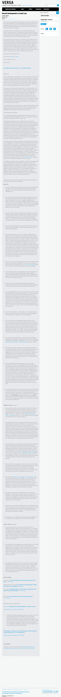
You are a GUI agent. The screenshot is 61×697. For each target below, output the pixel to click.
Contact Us (25, 689)
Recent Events (7, 18)
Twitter (16, 56)
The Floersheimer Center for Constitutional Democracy (12, 693)
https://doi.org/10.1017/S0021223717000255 (14, 609)
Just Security (10, 581)
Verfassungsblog (7, 597)
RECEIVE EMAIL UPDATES (47, 19)
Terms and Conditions (16, 689)
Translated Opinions (10, 9)
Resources (38, 9)
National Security (14, 18)
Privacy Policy (10, 689)
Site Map (21, 689)
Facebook (12, 56)
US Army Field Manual (30, 264)
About (22, 9)
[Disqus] (21, 671)
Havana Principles (28, 157)
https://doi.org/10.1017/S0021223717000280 (14, 635)
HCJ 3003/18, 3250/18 (17, 68)
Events (30, 9)
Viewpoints (46, 9)
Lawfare (21, 586)
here (18, 53)
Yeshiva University (4, 689)
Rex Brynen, (20, 606)
